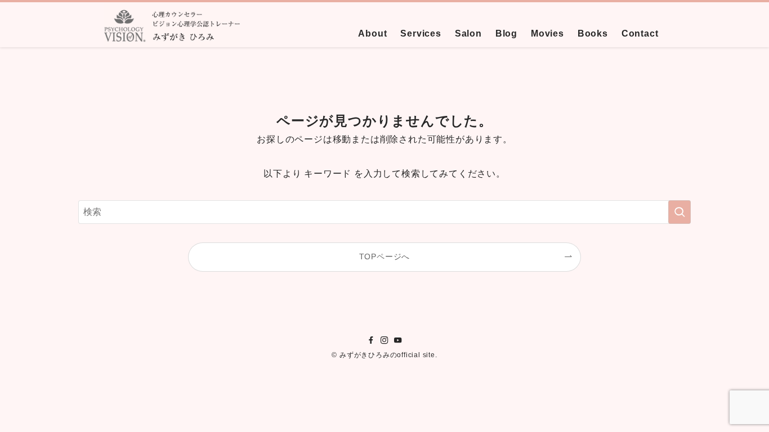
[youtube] (398, 340)
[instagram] (384, 340)
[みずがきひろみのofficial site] (172, 24)
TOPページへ (384, 256)
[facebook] (371, 340)
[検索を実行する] (679, 212)
